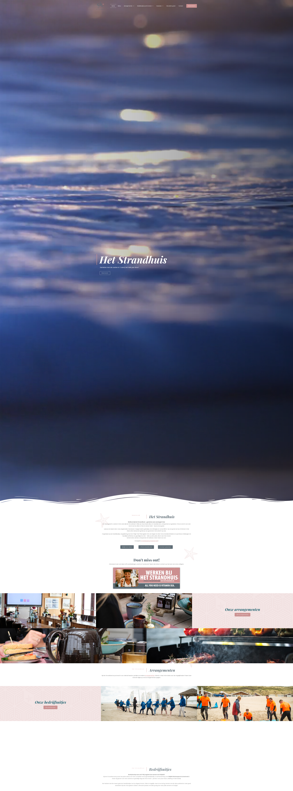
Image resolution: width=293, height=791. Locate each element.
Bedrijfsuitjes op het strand (144, 6)
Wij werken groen (170, 6)
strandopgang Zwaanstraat (149, 541)
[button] (115, 578)
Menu (119, 6)
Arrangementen (128, 6)
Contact (181, 6)
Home (113, 6)
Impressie (159, 6)
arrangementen (150, 675)
